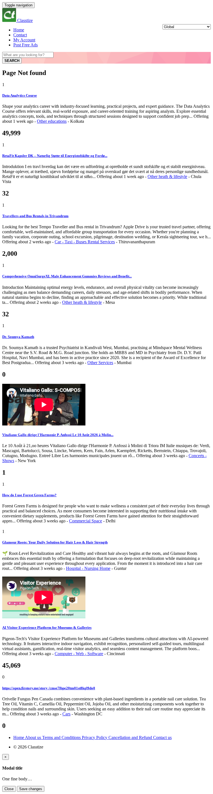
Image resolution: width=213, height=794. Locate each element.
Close (9, 789)
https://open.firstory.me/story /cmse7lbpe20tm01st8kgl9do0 (48, 688)
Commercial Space (85, 521)
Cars (66, 714)
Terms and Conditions (62, 737)
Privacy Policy (95, 737)
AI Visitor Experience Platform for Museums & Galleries (47, 627)
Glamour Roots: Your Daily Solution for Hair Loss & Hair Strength (55, 542)
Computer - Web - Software (79, 653)
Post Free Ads (25, 44)
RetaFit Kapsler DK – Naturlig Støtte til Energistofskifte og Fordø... (54, 156)
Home (18, 29)
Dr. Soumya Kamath (18, 337)
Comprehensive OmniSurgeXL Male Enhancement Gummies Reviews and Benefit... (67, 276)
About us (33, 737)
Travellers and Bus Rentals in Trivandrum (35, 216)
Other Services (100, 362)
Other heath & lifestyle (167, 176)
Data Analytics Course (19, 95)
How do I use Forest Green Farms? (29, 495)
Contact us (162, 737)
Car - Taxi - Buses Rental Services (85, 241)
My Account (24, 39)
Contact (20, 34)
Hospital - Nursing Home (88, 568)
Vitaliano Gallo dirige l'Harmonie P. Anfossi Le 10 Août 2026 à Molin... (57, 435)
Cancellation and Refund (130, 737)
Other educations (52, 121)
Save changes (30, 789)
